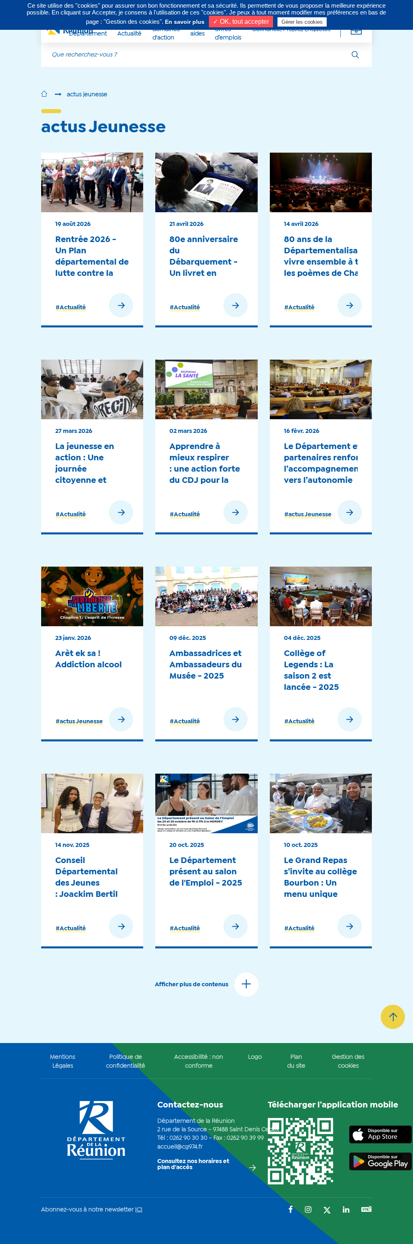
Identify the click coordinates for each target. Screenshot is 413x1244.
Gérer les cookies (302, 22)
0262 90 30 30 (188, 1138)
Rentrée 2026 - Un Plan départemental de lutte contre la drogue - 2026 (92, 262)
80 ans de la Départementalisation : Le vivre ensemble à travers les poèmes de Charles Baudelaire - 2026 (337, 262)
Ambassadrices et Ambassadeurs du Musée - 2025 (205, 665)
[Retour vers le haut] (393, 1017)
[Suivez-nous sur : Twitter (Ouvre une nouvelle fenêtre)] (327, 1211)
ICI (138, 1209)
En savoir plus (184, 22)
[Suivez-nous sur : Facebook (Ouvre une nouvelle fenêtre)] (290, 1210)
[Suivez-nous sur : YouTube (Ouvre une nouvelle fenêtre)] (366, 1210)
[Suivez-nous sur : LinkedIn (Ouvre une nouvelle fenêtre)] (346, 1210)
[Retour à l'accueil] (44, 94)
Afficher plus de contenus (191, 984)
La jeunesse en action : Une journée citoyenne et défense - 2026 (85, 469)
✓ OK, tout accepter (241, 21)
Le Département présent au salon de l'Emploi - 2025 (205, 872)
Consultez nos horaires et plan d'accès (193, 1164)
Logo (255, 1057)
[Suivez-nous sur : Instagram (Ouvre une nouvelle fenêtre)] (308, 1210)
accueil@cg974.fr (179, 1147)
